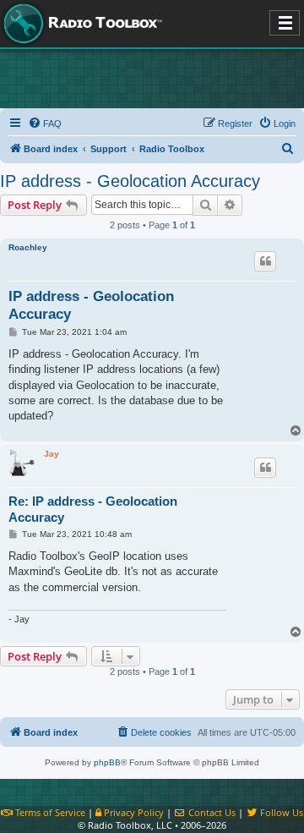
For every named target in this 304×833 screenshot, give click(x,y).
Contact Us (211, 812)
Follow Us (280, 812)
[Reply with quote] (265, 261)
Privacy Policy (132, 812)
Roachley (27, 247)
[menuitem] (45, 123)
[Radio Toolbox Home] (80, 23)
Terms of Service (49, 812)
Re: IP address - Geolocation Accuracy (92, 509)
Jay (51, 453)
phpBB (107, 762)
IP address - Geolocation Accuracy (130, 181)
